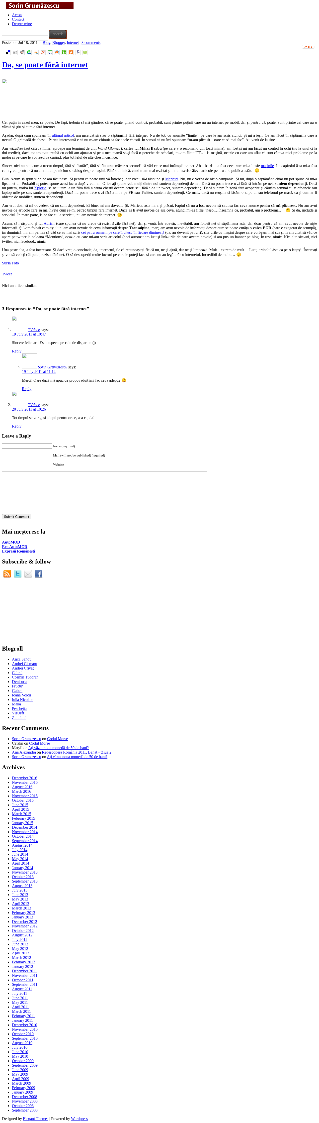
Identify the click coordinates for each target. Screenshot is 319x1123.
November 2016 (25, 782)
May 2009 (20, 1074)
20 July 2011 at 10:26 (29, 409)
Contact (18, 19)
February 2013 (23, 912)
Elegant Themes (35, 1119)
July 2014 (19, 850)
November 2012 (25, 926)
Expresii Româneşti (18, 551)
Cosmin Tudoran (25, 677)
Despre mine (22, 24)
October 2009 (23, 1061)
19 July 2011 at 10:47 (29, 334)
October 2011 (22, 980)
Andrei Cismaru (24, 664)
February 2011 (23, 1016)
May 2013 (20, 899)
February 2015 (23, 818)
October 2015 (23, 800)
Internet (73, 42)
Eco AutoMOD (14, 547)
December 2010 (24, 1025)
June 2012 (20, 944)
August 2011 (22, 989)
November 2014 (25, 832)
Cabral (17, 673)
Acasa (17, 15)
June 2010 (20, 1052)
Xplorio (40, 188)
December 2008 (24, 1097)
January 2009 (22, 1092)
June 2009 (20, 1070)
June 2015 (20, 805)
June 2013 (20, 895)
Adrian (49, 223)
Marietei (171, 179)
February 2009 (23, 1088)
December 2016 (24, 778)
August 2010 (22, 1043)
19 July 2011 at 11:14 (39, 371)
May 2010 (20, 1056)
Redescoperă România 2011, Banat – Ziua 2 (76, 752)
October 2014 (23, 836)
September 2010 (25, 1038)
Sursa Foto (10, 263)
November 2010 (25, 1029)
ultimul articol (63, 135)
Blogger (58, 42)
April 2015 (20, 809)
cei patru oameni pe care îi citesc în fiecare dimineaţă (122, 232)
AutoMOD (11, 542)
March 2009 (21, 1083)
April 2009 (20, 1079)
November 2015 (25, 796)
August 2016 (22, 787)
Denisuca (19, 681)
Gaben (17, 690)
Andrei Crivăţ (23, 668)
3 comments (90, 42)
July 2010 (19, 1047)
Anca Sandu (21, 659)
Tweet (7, 274)
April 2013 (20, 903)
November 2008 (25, 1101)
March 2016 (21, 791)
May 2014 (20, 859)
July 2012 (19, 939)
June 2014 (20, 854)
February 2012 (23, 962)
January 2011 (22, 1020)
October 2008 (23, 1106)
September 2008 (25, 1110)
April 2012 (20, 953)
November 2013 (25, 872)
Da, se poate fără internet (45, 64)
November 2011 (24, 975)
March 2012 (21, 957)
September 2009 (25, 1065)
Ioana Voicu (21, 695)
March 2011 (21, 1011)
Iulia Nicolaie (22, 699)
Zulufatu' (19, 717)
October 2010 (23, 1034)
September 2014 (25, 841)
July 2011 (19, 993)
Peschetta (19, 708)
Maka (16, 704)
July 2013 (19, 890)
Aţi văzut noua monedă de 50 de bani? (58, 748)
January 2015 (22, 823)
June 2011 (20, 998)
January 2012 (22, 966)
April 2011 (20, 1007)
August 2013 (22, 886)
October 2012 (23, 930)
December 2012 (24, 921)
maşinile (267, 166)
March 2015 (21, 814)
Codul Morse (57, 739)
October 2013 (23, 877)
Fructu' (17, 686)
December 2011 (24, 971)
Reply (16, 351)
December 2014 (24, 827)
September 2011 (24, 984)
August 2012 (22, 935)
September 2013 (25, 881)
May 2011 (20, 1002)
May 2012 (20, 948)
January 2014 (22, 868)
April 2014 (20, 863)
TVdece (34, 330)
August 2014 (22, 845)
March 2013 (21, 908)
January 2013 (22, 917)
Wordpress (79, 1119)
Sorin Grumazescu (52, 367)
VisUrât (18, 713)
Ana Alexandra (24, 752)
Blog (46, 42)
